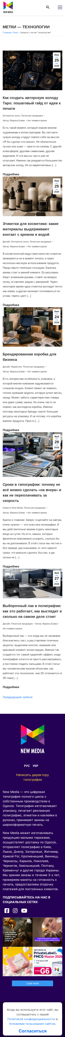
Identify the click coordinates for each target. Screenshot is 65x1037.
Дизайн (6, 241)
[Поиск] (47, 7)
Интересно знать (11, 115)
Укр (35, 765)
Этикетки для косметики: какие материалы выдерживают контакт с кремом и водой (30, 229)
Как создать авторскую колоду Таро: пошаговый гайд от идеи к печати (32, 103)
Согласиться (33, 1031)
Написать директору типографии (32, 777)
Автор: (14, 120)
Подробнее (11, 174)
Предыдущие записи (17, 697)
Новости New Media (13, 508)
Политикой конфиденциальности (31, 1019)
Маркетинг (16, 367)
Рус (27, 765)
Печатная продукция (32, 115)
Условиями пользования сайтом (32, 1023)
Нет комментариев (37, 120)
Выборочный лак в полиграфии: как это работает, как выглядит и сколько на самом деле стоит (32, 611)
